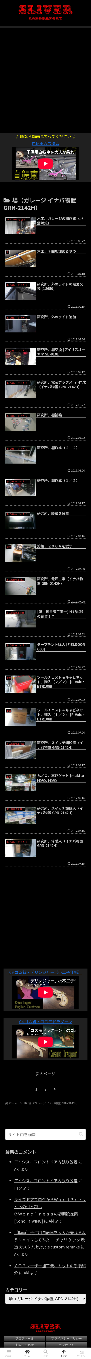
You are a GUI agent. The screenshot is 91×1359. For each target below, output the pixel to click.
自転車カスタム (45, 143)
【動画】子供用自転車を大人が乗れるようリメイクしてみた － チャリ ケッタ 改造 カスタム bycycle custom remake (50, 1239)
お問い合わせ (24, 1345)
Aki (16, 1169)
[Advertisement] (45, 78)
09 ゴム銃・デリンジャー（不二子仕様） (45, 972)
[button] (81, 1134)
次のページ (45, 1073)
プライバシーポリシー (66, 1338)
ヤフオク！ (66, 1345)
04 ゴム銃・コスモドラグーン (45, 1021)
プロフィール (24, 1338)
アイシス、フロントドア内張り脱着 (46, 1162)
